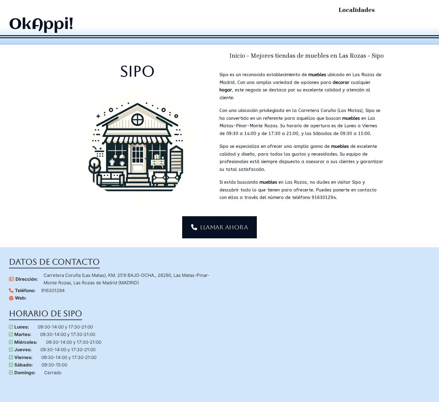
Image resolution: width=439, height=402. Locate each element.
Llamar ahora (224, 227)
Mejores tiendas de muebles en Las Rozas (308, 55)
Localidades (357, 10)
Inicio (237, 55)
